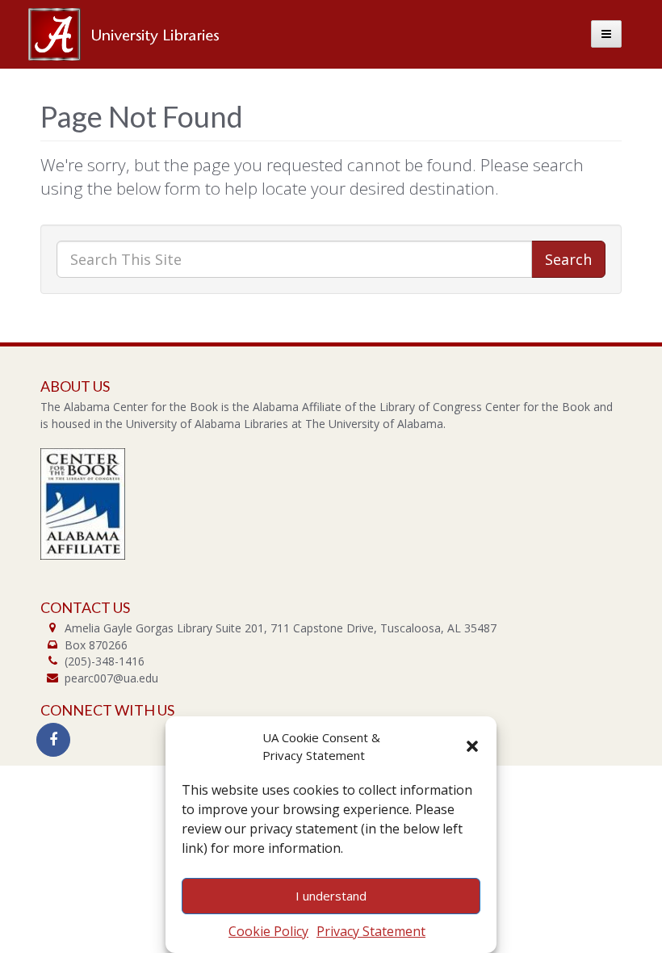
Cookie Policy (268, 931)
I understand (331, 896)
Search (568, 259)
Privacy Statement (370, 931)
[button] (472, 746)
